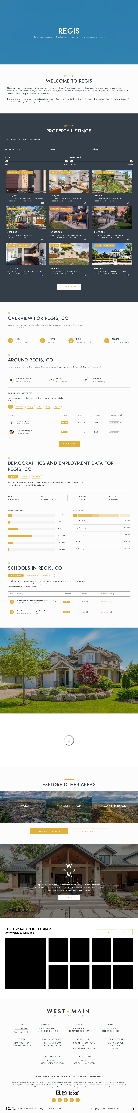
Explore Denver (89, 831)
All (11, 407)
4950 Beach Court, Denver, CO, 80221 (28, 613)
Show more (69, 444)
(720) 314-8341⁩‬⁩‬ (21, 1028)
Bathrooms (52, 149)
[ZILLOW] (77, 1100)
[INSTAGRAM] (60, 1100)
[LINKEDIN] (66, 1100)
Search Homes (69, 287)
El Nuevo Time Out (23, 421)
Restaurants (20, 407)
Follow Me (107, 932)
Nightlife (58, 407)
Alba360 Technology (23, 431)
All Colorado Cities (49, 831)
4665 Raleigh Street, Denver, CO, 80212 (28, 603)
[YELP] (72, 1100)
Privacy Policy (114, 1108)
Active (40, 407)
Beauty (49, 407)
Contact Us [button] (69, 897)
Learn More (108, 1087)
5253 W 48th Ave (23, 433)
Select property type (12, 149)
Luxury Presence (55, 1108)
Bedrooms (95, 149)
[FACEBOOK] (54, 1100)
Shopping (31, 407)
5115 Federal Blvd (23, 424)
